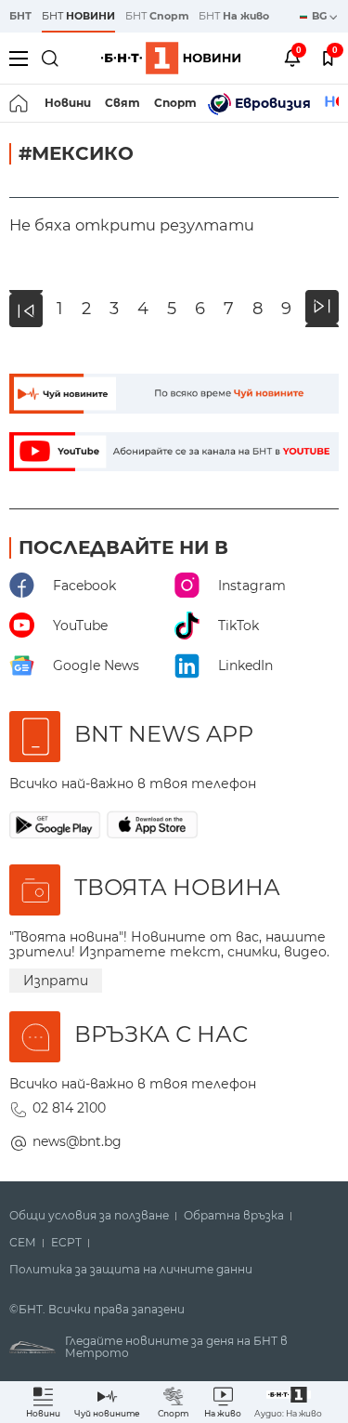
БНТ (20, 15)
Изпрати (55, 980)
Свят (122, 103)
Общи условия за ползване (89, 1215)
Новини (68, 103)
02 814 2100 (69, 1107)
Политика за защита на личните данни (130, 1269)
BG (320, 15)
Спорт (175, 103)
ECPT (66, 1242)
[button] (288, 1402)
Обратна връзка (234, 1215)
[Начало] (20, 103)
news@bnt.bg (77, 1141)
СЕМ (22, 1242)
